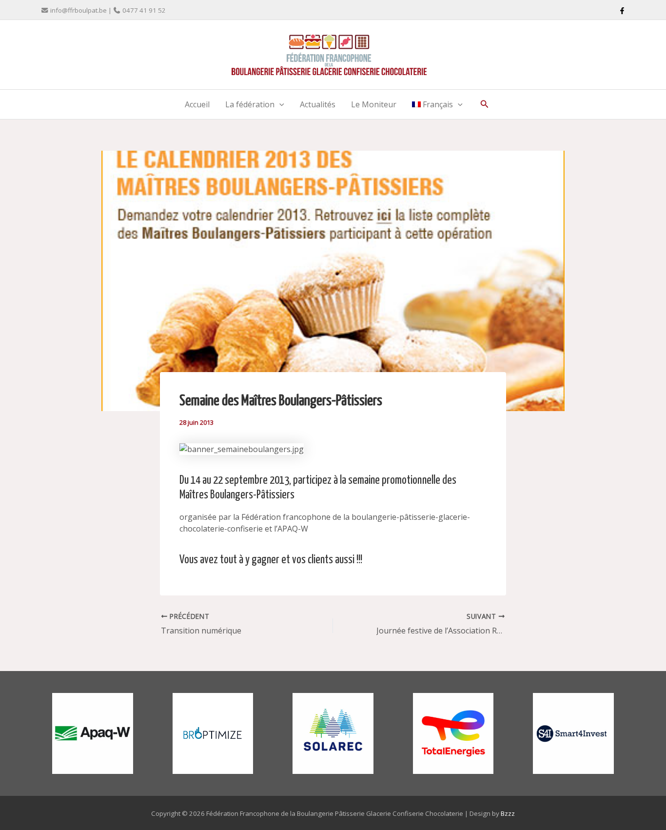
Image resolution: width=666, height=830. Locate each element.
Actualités (317, 104)
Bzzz (508, 813)
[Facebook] (622, 10)
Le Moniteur (373, 104)
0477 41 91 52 (144, 10)
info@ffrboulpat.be (78, 10)
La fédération (249, 104)
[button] (279, 104)
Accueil (197, 104)
